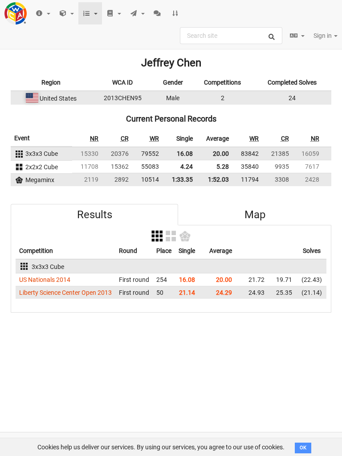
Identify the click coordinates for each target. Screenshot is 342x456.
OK (303, 448)
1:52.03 (218, 179)
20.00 (221, 153)
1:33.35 (182, 179)
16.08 (185, 153)
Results (94, 214)
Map (254, 214)
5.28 (222, 166)
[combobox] (231, 35)
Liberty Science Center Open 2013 (65, 292)
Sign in (323, 35)
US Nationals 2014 (44, 279)
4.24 (186, 166)
